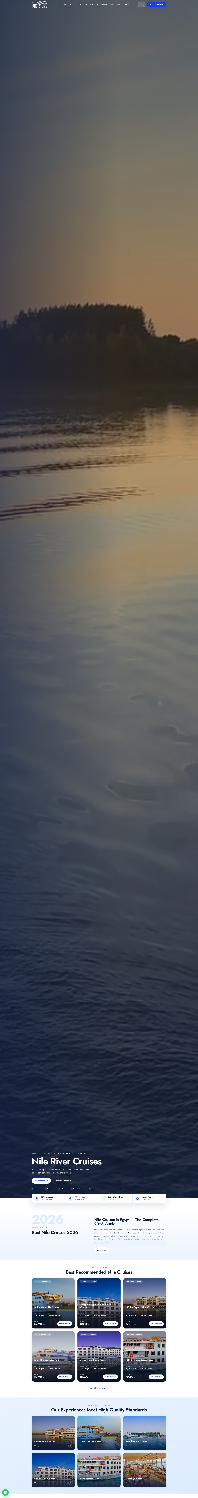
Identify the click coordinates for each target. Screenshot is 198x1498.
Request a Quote (156, 4)
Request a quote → (63, 1180)
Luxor (112, 1239)
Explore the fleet (41, 1180)
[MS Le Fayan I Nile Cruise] (144, 1303)
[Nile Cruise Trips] (39, 4)
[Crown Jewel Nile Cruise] (98, 1356)
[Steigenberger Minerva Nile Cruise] (98, 1303)
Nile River (104, 1242)
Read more (101, 1250)
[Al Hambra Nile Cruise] (53, 1303)
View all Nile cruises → (99, 1388)
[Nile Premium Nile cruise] (144, 1356)
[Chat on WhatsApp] (5, 1492)
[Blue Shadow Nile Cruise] (53, 1356)
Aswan (137, 1239)
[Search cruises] (141, 4)
